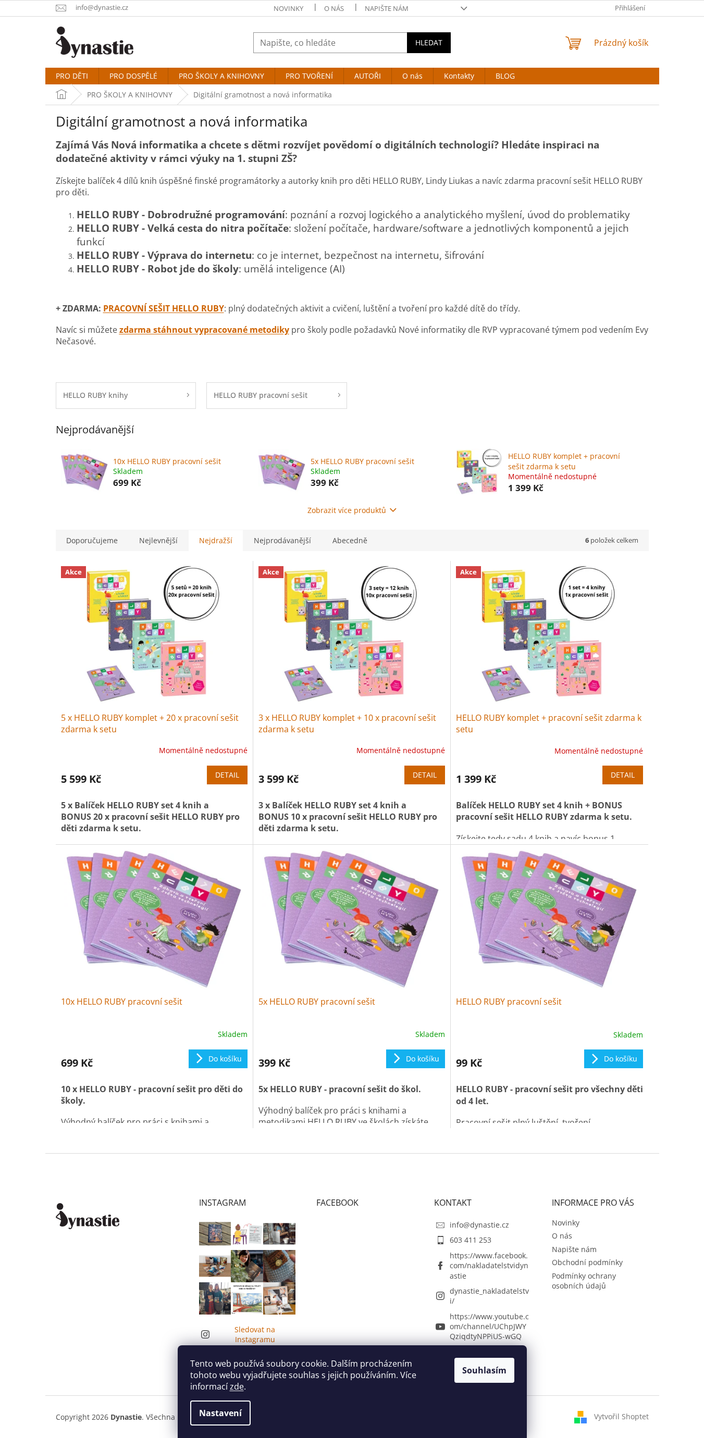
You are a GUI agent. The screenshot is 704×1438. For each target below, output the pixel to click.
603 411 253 (470, 1240)
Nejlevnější (158, 540)
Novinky (288, 8)
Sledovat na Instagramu (254, 1334)
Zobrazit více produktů (346, 510)
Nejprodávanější (282, 540)
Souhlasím (484, 1370)
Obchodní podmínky (587, 1262)
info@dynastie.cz (479, 1225)
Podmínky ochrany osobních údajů (584, 1281)
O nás (334, 8)
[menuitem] (71, 76)
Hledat (428, 42)
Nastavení (220, 1413)
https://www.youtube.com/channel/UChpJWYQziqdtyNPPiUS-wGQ (489, 1326)
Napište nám (387, 8)
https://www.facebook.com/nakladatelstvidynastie (489, 1266)
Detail (227, 775)
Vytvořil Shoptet (621, 1416)
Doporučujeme (92, 540)
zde (237, 1386)
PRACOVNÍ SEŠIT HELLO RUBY (163, 308)
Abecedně (349, 540)
